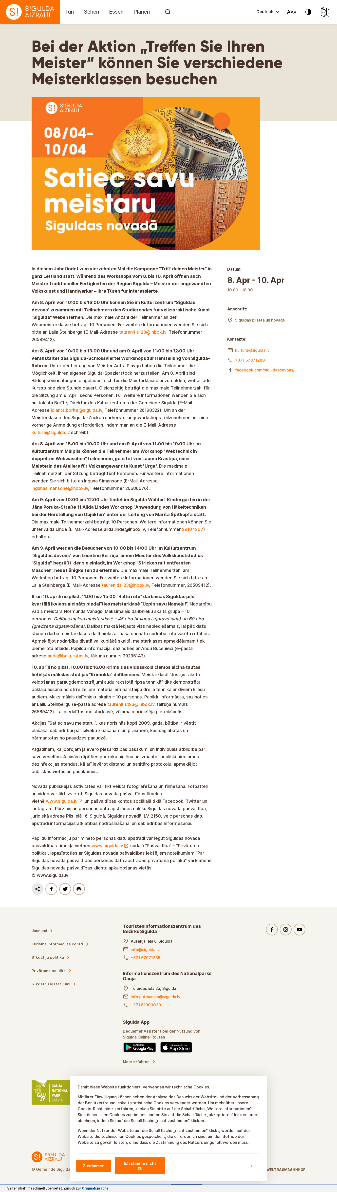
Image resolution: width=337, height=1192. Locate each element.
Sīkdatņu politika (48, 987)
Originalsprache (95, 1188)
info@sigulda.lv (145, 978)
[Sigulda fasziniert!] (30, 12)
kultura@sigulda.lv (252, 350)
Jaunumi (39, 960)
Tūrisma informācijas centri (57, 973)
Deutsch (265, 11)
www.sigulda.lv (61, 830)
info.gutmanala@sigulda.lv (155, 1026)
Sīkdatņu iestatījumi (51, 1013)
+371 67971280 (250, 360)
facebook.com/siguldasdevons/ (265, 370)
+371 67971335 (145, 987)
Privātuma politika (49, 1000)
